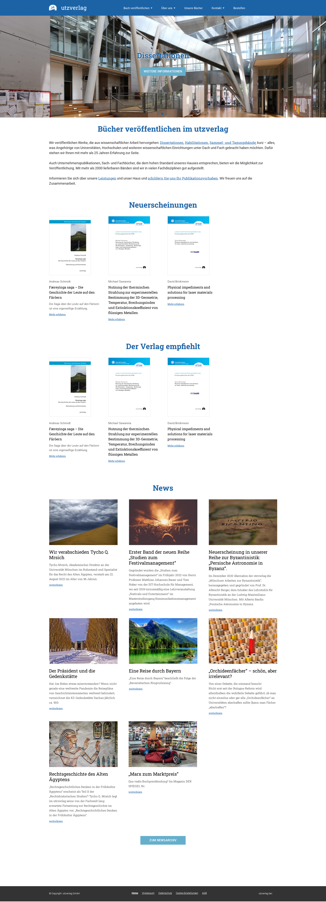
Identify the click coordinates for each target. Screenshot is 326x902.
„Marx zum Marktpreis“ (153, 774)
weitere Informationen (163, 71)
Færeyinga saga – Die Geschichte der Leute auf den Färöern (72, 292)
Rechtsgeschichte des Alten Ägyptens (78, 776)
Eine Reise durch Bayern (155, 671)
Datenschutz (165, 893)
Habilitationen (196, 142)
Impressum (148, 893)
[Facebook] (276, 893)
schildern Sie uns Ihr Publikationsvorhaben (183, 178)
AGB (204, 893)
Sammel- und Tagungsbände (233, 142)
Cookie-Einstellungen (187, 893)
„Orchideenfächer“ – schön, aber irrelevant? (243, 673)
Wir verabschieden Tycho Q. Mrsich (79, 554)
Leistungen (107, 178)
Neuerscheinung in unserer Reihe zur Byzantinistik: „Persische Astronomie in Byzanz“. (238, 560)
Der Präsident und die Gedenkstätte (72, 673)
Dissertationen (171, 142)
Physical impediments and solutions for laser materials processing (190, 292)
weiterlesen (56, 584)
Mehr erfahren (57, 314)
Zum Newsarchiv (162, 840)
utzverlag (74, 7)
